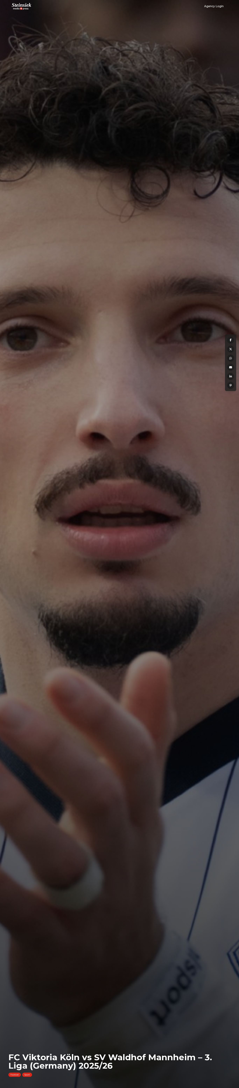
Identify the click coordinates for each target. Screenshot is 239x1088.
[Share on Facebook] (230, 340)
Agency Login (214, 6)
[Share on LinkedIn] (230, 376)
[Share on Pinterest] (230, 385)
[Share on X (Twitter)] (230, 349)
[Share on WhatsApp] (230, 358)
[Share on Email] (230, 367)
